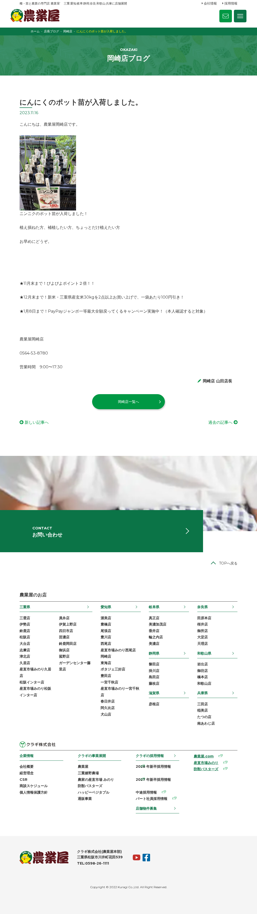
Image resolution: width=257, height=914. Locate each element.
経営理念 (27, 773)
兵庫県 (202, 693)
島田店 (154, 677)
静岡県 (154, 653)
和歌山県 (204, 653)
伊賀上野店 (68, 624)
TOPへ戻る (228, 563)
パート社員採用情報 (151, 798)
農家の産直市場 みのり (96, 779)
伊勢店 (25, 624)
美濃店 (154, 643)
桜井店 (202, 624)
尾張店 (106, 630)
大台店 (25, 643)
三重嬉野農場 (88, 773)
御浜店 (64, 650)
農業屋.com (204, 756)
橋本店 (202, 677)
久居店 (25, 663)
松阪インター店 (32, 682)
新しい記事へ (37, 422)
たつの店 (204, 717)
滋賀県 (154, 693)
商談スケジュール (34, 786)
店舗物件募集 (146, 808)
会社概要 (27, 766)
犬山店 (106, 714)
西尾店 (106, 643)
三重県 (25, 607)
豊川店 (106, 637)
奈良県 (202, 607)
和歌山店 (204, 683)
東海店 (106, 663)
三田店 (202, 704)
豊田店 (106, 675)
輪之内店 (156, 637)
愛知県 (106, 607)
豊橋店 (106, 624)
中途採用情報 (146, 792)
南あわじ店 (206, 723)
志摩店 (25, 650)
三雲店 (25, 618)
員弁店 (64, 618)
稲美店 (202, 710)
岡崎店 (106, 656)
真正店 (154, 618)
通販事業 (85, 798)
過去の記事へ (220, 422)
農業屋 (83, 766)
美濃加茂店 (157, 624)
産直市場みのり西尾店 (118, 650)
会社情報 (210, 3)
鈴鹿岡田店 (68, 643)
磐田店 (154, 664)
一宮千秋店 (109, 682)
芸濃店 (64, 637)
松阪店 (25, 637)
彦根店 (154, 704)
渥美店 (106, 618)
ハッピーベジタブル (93, 792)
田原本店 (204, 618)
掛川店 (154, 670)
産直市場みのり (206, 762)
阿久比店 (108, 708)
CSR (23, 779)
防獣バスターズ (90, 786)
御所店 (202, 630)
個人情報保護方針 (34, 792)
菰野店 (64, 656)
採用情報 (230, 3)
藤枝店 (154, 683)
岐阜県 (154, 607)
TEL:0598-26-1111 (93, 863)
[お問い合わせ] (225, 16)
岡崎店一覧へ (128, 401)
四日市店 (66, 630)
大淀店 (202, 637)
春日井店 (108, 701)
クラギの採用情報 (150, 755)
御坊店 (202, 670)
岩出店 (202, 664)
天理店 (202, 643)
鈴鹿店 (25, 630)
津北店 (25, 656)
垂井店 (154, 630)
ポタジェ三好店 (113, 669)
